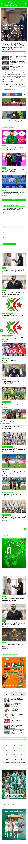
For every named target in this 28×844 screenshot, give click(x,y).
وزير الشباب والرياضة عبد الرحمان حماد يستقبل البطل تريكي (17, 67)
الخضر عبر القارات (5, 358)
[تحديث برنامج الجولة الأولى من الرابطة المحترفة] (14, 304)
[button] (26, 421)
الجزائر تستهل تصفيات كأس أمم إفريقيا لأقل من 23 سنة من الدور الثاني (14, 517)
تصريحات (4, 290)
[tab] (20, 126)
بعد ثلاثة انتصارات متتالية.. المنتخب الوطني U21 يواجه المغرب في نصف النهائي (13, 404)
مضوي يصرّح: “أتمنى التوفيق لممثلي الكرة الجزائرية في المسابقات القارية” (13, 293)
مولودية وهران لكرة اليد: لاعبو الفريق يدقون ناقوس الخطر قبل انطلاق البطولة (17, 62)
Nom (4, 226)
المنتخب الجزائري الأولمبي (6, 514)
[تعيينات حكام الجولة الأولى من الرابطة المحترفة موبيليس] (14, 483)
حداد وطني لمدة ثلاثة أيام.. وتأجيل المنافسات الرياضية (11, 382)
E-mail (5, 232)
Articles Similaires (20, 126)
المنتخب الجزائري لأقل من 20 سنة (8, 447)
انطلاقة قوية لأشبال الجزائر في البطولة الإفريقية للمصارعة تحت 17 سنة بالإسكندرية (13, 170)
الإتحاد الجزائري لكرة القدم (6, 401)
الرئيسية (4, 379)
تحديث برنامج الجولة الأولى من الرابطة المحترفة (12, 316)
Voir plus (14, 199)
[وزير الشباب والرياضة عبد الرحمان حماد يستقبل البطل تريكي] (5, 68)
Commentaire (6, 212)
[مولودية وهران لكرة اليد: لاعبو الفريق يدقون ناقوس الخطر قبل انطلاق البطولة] (5, 63)
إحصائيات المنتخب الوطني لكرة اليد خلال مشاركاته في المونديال (18, 57)
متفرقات (4, 21)
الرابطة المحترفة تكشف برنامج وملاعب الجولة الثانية (12, 338)
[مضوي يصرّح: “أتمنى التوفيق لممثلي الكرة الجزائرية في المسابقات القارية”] (14, 282)
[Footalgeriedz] (10, 3)
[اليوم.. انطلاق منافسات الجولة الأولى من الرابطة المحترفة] (14, 416)
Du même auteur (21, 127)
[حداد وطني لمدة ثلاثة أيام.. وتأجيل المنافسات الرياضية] (14, 370)
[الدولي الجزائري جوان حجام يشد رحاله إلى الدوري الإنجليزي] (14, 461)
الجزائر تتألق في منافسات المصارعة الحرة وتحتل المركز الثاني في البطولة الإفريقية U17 (13, 148)
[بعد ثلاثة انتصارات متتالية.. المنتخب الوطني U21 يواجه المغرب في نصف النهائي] (14, 393)
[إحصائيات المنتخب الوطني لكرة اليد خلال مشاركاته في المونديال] (5, 58)
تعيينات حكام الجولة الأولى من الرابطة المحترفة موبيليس (12, 495)
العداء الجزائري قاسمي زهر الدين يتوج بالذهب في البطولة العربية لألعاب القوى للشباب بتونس (13, 193)
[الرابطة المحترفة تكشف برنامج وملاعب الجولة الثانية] (14, 327)
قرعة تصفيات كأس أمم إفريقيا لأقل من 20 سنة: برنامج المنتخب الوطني (13, 450)
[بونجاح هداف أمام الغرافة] (14, 349)
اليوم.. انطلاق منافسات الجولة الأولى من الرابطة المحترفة (13, 427)
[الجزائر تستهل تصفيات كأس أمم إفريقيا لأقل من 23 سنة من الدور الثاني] (14, 506)
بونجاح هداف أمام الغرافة (9, 360)
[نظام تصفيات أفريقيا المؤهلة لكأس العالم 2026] (14, 634)
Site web (5, 237)
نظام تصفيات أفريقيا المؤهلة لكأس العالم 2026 (13, 645)
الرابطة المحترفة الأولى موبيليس (7, 313)
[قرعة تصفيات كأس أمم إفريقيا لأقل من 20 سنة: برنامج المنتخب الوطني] (14, 438)
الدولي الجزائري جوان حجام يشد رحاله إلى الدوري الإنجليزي (13, 472)
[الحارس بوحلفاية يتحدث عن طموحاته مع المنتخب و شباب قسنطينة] (14, 259)
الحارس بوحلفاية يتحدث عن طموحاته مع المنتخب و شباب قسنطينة (13, 270)
